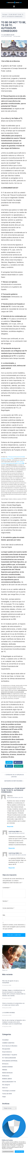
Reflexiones (5, 1075)
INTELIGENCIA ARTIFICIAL (9, 1061)
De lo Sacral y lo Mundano (9, 1046)
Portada (4, 14)
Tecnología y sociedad (8, 1090)
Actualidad (17, 36)
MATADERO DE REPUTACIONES (13, 781)
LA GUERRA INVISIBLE (8, 1012)
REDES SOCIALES (7, 1072)
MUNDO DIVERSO (7, 1066)
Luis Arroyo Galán (9, 34)
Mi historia (5, 1063)
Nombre (5, 901)
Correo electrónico (8, 908)
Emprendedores (7, 1052)
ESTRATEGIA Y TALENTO (9, 1055)
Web (4, 915)
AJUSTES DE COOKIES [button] (8, 1151)
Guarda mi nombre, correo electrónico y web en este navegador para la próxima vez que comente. (14, 926)
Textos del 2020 (7, 1093)
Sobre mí (4, 1087)
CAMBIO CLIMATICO (8, 1043)
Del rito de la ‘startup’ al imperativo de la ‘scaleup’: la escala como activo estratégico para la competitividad (13, 1022)
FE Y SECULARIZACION (9, 1058)
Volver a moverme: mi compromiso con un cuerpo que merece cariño (13, 1004)
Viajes (4, 1096)
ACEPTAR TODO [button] (19, 1151)
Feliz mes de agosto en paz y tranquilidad (10, 981)
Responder (10, 826)
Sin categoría (6, 1084)
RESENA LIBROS (7, 1078)
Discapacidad (6, 1049)
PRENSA (4, 1069)
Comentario (6, 887)
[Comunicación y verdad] (14, 2)
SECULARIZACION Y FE (9, 1081)
